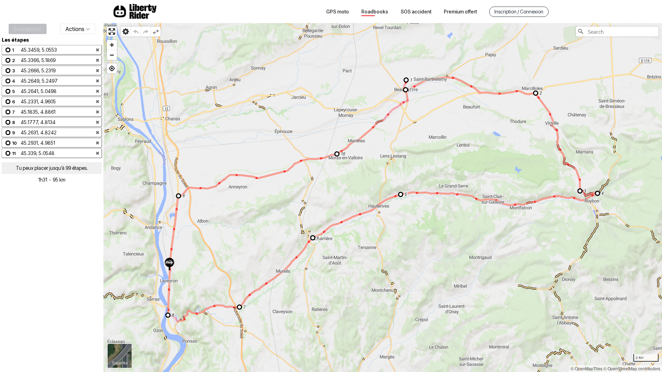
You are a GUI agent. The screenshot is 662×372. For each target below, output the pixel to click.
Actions (75, 28)
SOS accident (416, 11)
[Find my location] (112, 68)
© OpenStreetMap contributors (631, 368)
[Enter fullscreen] (112, 32)
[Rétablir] (146, 32)
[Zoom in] (112, 45)
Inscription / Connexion (518, 11)
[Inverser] (156, 32)
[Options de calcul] (126, 32)
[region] (382, 197)
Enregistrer (27, 28)
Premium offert (460, 11)
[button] (52, 49)
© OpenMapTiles (586, 368)
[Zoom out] (112, 55)
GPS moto (337, 11)
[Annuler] (136, 32)
